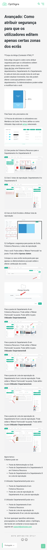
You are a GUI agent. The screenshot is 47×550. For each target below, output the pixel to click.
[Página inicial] (10, 4)
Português (9, 545)
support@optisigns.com (23, 527)
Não (26, 539)
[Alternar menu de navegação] (42, 4)
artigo (25, 124)
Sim (22, 539)
